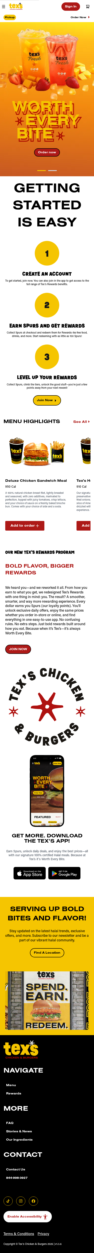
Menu (11, 1085)
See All (80, 422)
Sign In (71, 7)
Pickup (10, 17)
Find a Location (47, 953)
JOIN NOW (18, 649)
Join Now (45, 400)
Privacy (43, 1234)
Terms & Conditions (18, 1234)
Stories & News (19, 1131)
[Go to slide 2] (52, 170)
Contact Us (15, 1170)
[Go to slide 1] (41, 170)
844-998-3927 (17, 1178)
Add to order (22, 526)
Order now (47, 152)
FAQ (10, 1123)
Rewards (13, 1094)
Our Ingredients (19, 1140)
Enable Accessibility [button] (24, 1217)
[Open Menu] (3, 7)
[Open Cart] (87, 6)
